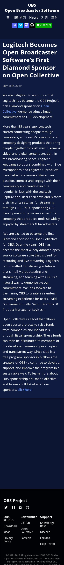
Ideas (6, 532)
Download (10, 526)
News (33, 17)
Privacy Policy (8, 539)
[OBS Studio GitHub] (32, 25)
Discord (45, 532)
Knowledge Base (47, 524)
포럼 (54, 17)
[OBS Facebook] (13, 507)
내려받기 (19, 17)
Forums (45, 538)
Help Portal (47, 543)
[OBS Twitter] (20, 25)
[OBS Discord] (14, 25)
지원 (44, 17)
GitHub (25, 522)
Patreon (25, 538)
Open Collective (26, 530)
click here (25, 390)
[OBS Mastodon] (26, 25)
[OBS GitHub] (27, 507)
